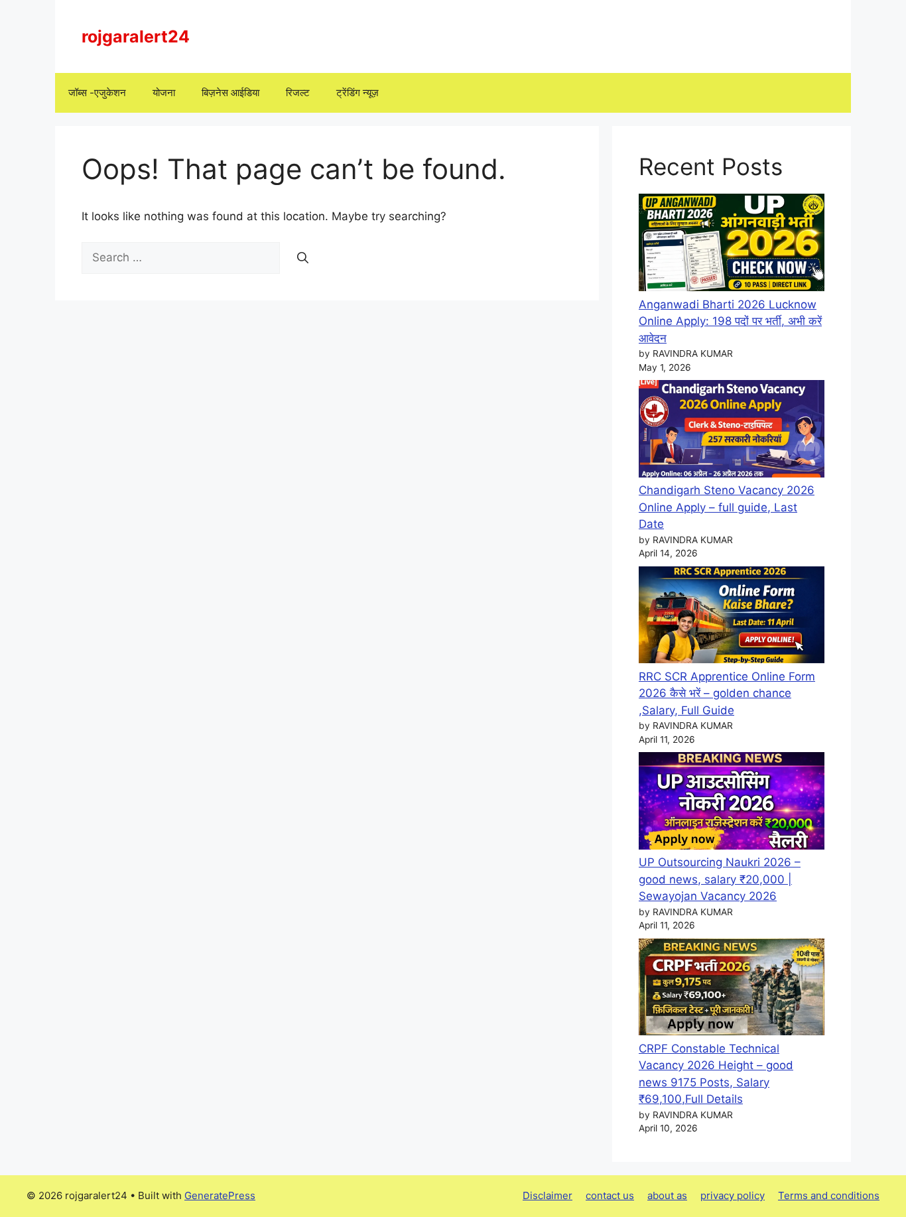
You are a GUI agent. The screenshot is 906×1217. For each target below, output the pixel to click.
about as (667, 1195)
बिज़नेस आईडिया (230, 92)
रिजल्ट (298, 92)
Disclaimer (547, 1195)
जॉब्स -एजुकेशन (97, 92)
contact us (610, 1195)
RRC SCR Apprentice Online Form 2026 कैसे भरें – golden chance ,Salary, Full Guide (727, 693)
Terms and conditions (828, 1195)
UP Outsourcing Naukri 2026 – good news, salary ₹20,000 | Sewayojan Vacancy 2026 (720, 879)
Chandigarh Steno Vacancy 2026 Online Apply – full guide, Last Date (726, 507)
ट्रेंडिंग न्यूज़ (357, 92)
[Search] (302, 258)
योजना (164, 92)
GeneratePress (219, 1195)
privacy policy (732, 1195)
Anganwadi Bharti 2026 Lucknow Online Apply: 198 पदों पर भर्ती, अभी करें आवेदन (730, 321)
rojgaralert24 (136, 36)
